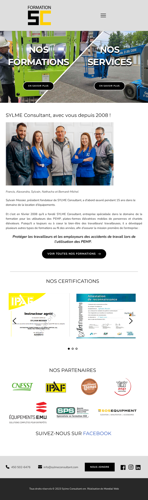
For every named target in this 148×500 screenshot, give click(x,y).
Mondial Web (111, 489)
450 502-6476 (20, 467)
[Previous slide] (15, 321)
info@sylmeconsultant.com (61, 467)
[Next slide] (131, 321)
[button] (103, 15)
